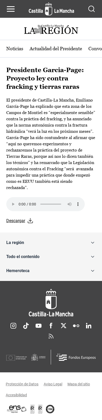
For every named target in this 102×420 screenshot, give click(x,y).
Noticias (14, 48)
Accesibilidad (16, 395)
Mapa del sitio (78, 384)
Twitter (63, 326)
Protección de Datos (22, 384)
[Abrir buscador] (91, 9)
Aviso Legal (53, 384)
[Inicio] (51, 303)
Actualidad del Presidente (56, 48)
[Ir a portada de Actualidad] (51, 30)
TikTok (26, 326)
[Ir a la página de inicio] (51, 9)
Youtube (38, 326)
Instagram (13, 326)
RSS (51, 336)
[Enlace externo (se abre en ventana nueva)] (40, 409)
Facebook (51, 326)
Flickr (76, 326)
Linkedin (88, 326)
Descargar (15, 220)
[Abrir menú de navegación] (10, 8)
